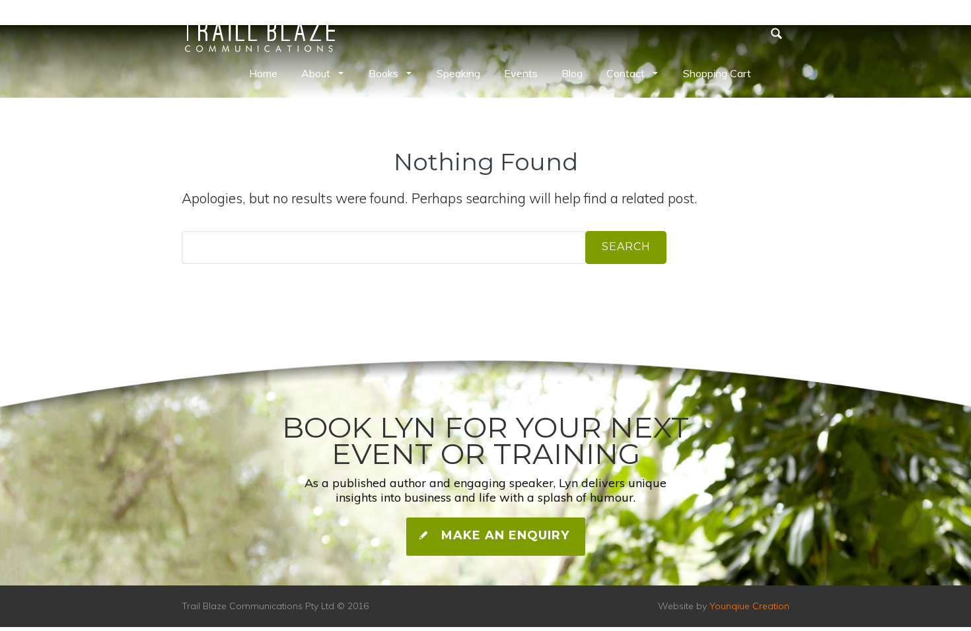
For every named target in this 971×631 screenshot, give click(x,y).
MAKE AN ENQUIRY (503, 535)
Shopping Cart (717, 73)
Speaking (458, 73)
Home (263, 73)
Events (521, 73)
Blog (572, 73)
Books (383, 73)
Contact (625, 73)
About (315, 73)
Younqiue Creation (749, 606)
